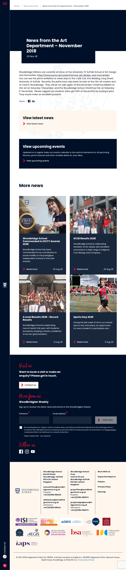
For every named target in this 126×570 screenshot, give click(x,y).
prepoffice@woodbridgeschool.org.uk (81, 491)
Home (16, 6)
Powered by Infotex (86, 560)
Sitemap (102, 492)
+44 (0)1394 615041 (52, 508)
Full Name (23, 414)
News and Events (31, 6)
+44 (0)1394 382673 (79, 497)
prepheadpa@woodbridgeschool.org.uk (81, 504)
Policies (101, 482)
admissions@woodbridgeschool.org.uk (54, 501)
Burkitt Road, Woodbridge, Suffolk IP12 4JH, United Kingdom (53, 478)
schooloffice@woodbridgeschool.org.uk (54, 488)
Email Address (59, 414)
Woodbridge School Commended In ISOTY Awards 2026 (41, 242)
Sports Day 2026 (83, 317)
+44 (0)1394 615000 (52, 495)
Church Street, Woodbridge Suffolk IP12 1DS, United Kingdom (80, 481)
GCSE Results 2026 (84, 239)
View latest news (34, 124)
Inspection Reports (107, 477)
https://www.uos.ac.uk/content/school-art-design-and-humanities (73, 75)
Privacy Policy (110, 430)
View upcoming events (37, 161)
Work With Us (104, 472)
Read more (31, 269)
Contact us (30, 385)
